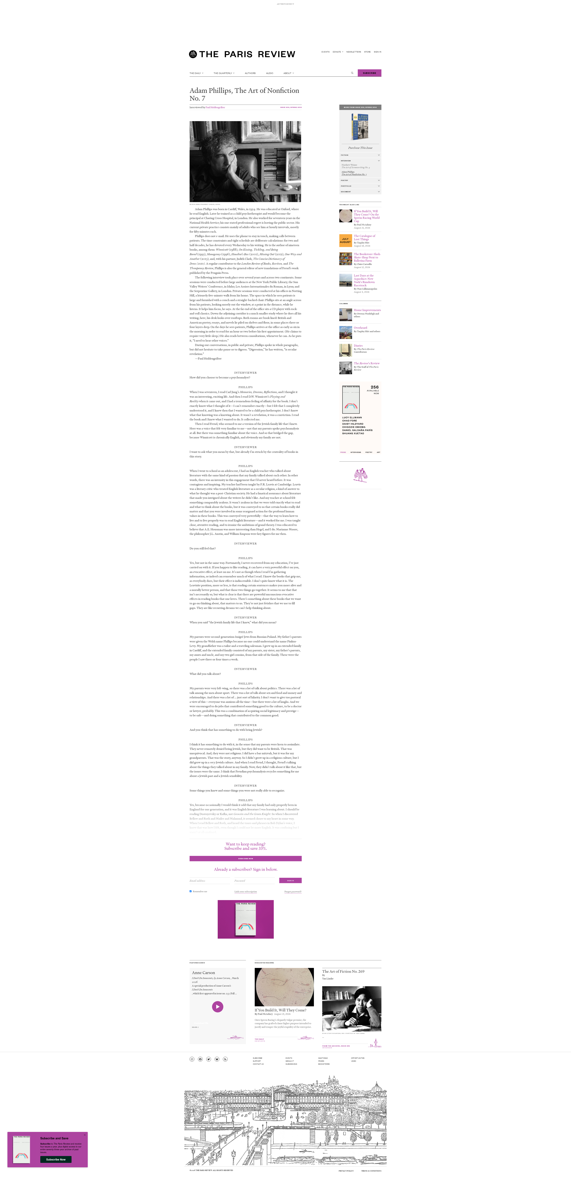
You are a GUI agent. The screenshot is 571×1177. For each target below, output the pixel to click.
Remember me (200, 891)
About (288, 73)
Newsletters (353, 51)
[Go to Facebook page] (200, 1059)
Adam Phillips (210, 90)
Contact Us (258, 1064)
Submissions (291, 1064)
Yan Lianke (328, 978)
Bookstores (324, 1064)
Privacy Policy (346, 1171)
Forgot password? (293, 891)
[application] (218, 1021)
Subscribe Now (56, 1159)
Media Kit (290, 1061)
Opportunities (358, 1058)
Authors (250, 73)
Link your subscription (245, 891)
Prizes (321, 1061)
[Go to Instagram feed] (192, 1059)
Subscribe (369, 72)
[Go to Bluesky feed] (217, 1059)
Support (257, 1061)
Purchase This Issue (360, 148)
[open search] (352, 72)
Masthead (323, 1058)
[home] (242, 55)
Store (367, 51)
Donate (337, 51)
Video (353, 1061)
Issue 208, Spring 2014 (291, 107)
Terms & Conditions (371, 1171)
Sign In (377, 51)
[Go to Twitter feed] (208, 1059)
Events (326, 51)
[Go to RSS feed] (225, 1059)
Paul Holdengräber (215, 107)
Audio (269, 73)
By (323, 975)
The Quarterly (223, 73)
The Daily (195, 73)
